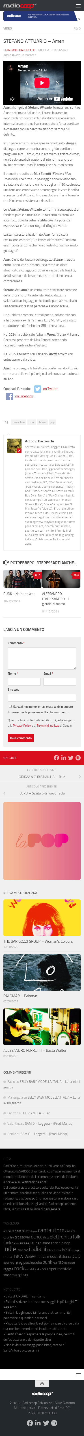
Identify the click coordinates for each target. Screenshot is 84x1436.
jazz (50, 1249)
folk (76, 1237)
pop (52, 422)
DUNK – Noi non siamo (19, 594)
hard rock (50, 1243)
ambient (8, 1231)
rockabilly (30, 1269)
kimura (57, 1250)
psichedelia (32, 1262)
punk (47, 1262)
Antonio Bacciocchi (20, 50)
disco (46, 1237)
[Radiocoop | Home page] (26, 5)
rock (19, 1268)
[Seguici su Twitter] (70, 757)
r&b (55, 1262)
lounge (75, 1250)
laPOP (66, 1250)
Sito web (13, 690)
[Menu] (78, 5)
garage (24, 1243)
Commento (16, 643)
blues (26, 1230)
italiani (42, 422)
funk (7, 1242)
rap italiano (69, 1262)
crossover (22, 1237)
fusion (15, 1243)
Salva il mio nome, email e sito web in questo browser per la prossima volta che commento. (40, 709)
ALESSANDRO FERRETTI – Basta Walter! (35, 1050)
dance (37, 1237)
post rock (9, 1262)
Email (48, 674)
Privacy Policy (22, 725)
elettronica (61, 1237)
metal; (8, 1256)
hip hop (64, 1243)
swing (17, 1275)
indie (31, 422)
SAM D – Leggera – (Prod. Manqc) (49, 1124)
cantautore (19, 422)
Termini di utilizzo (48, 725)
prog (19, 1263)
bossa (34, 1231)
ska (39, 1269)
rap (61, 1262)
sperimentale (60, 1268)
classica (70, 1231)
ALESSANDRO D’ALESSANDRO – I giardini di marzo (55, 599)
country (8, 1237)
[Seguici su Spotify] (78, 757)
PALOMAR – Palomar (20, 996)
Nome (13, 674)
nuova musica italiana (54, 1256)
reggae (8, 1269)
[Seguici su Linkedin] (63, 757)
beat (18, 1231)
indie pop (22, 1250)
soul (45, 1268)
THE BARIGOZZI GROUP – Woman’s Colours (38, 941)
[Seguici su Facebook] (56, 757)
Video (7, 28)
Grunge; (36, 1243)
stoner (8, 1275)
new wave (25, 1256)
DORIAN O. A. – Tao (36, 1113)
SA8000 (24, 1171)
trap (24, 1274)
